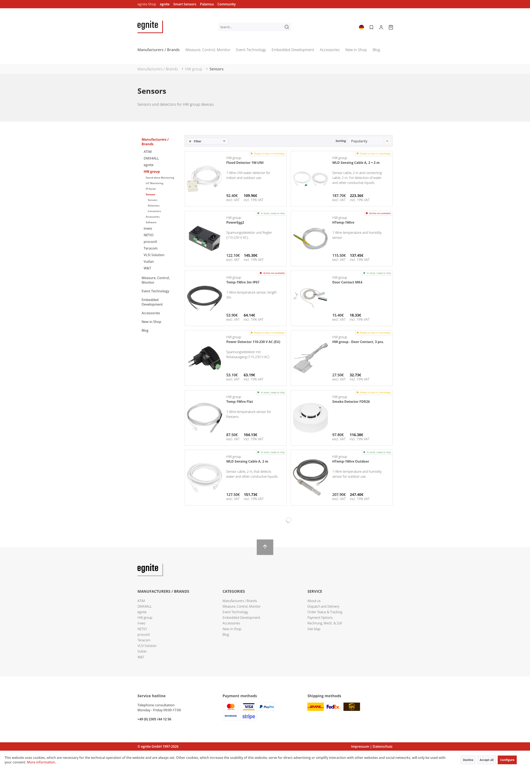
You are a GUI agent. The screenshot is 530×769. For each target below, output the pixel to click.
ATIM (148, 151)
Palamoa (207, 4)
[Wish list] (371, 27)
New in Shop (151, 321)
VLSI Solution (154, 255)
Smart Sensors (184, 4)
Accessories (153, 216)
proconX (150, 241)
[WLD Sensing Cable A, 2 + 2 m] (310, 178)
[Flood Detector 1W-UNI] (204, 178)
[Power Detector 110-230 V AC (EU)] (204, 358)
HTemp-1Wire (343, 222)
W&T (147, 268)
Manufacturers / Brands (155, 141)
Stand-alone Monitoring (160, 177)
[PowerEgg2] (204, 238)
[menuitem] (254, 27)
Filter (197, 141)
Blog (145, 330)
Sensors (150, 194)
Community (226, 4)
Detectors (154, 205)
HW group (152, 171)
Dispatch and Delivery (323, 606)
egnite (165, 4)
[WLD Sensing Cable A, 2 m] (204, 477)
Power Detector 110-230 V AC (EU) (253, 342)
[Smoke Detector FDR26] (310, 417)
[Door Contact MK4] (310, 298)
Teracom (151, 248)
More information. (41, 762)
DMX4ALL (151, 158)
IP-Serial (150, 189)
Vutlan (149, 261)
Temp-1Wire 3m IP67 (242, 282)
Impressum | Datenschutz (372, 746)
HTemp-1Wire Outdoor (350, 461)
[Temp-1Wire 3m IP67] (204, 298)
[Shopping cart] (391, 27)
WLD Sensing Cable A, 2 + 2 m (356, 162)
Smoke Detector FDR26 (351, 401)
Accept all (487, 760)
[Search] (286, 27)
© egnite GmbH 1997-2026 (157, 746)
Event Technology (155, 291)
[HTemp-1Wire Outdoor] (310, 477)
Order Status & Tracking (324, 612)
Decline (468, 760)
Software (151, 222)
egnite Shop (146, 4)
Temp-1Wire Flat (239, 401)
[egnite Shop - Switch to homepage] (150, 27)
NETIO (149, 235)
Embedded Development (152, 302)
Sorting (341, 141)
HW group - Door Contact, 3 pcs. (358, 342)
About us (313, 601)
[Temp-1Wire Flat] (204, 417)
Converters (154, 211)
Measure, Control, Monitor (156, 280)
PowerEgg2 (235, 222)
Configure (507, 760)
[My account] (381, 27)
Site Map (313, 629)
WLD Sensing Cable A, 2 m (247, 461)
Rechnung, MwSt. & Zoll (324, 623)
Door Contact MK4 (347, 282)
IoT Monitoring (154, 183)
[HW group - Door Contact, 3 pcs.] (310, 358)
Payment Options (319, 617)
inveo (148, 228)
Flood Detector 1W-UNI (245, 162)
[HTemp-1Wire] (310, 238)
